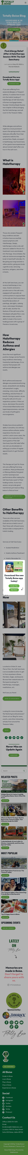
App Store (14, 590)
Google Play (14, 586)
